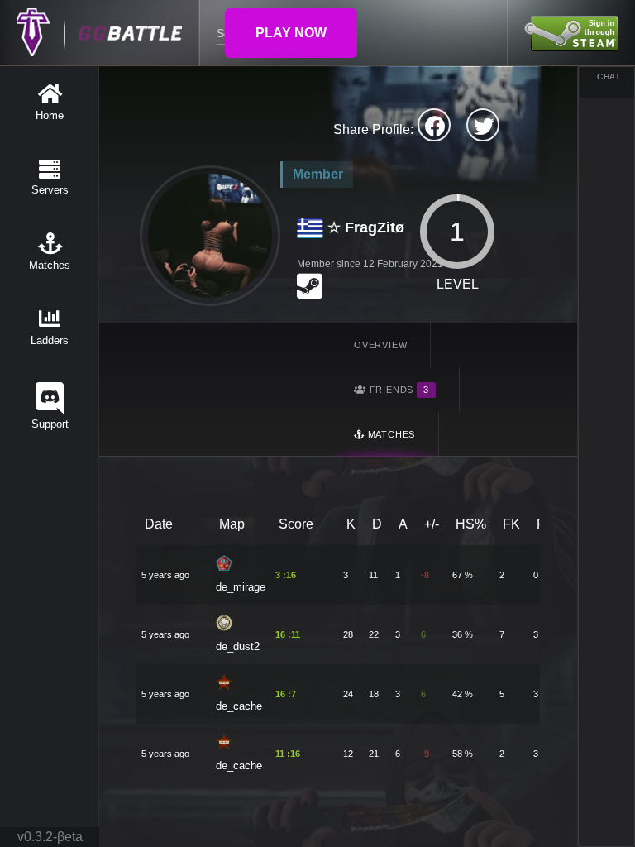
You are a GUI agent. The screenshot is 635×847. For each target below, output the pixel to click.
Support (50, 424)
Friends (397, 390)
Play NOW (291, 33)
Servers (50, 190)
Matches (49, 265)
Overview (380, 345)
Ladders (50, 340)
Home (50, 115)
